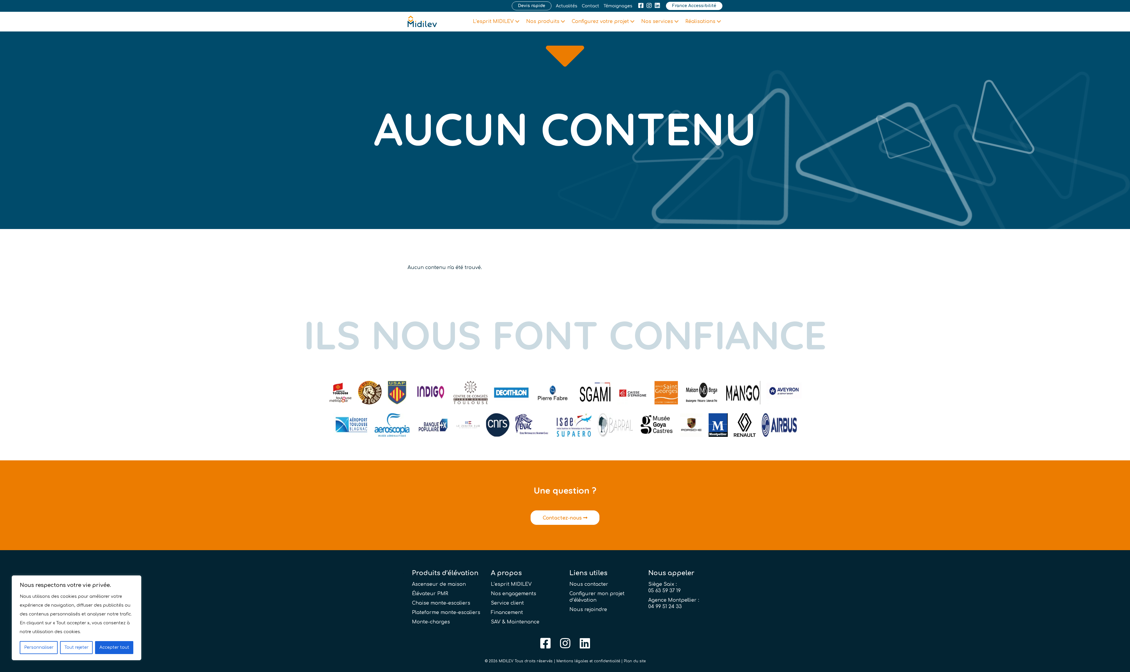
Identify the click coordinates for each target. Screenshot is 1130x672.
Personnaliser (39, 647)
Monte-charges (431, 622)
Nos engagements (513, 593)
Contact (590, 6)
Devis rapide (531, 6)
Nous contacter (588, 584)
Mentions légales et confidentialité (588, 661)
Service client (507, 603)
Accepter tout (114, 647)
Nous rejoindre (588, 609)
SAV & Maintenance (515, 622)
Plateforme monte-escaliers (446, 612)
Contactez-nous (563, 518)
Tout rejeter (76, 647)
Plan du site (635, 661)
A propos (506, 573)
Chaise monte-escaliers (441, 603)
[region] (76, 617)
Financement (507, 612)
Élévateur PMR (430, 593)
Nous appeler (671, 573)
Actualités (566, 6)
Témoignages (618, 6)
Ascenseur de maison (439, 584)
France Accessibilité (694, 6)
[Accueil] (422, 21)
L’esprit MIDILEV (511, 584)
